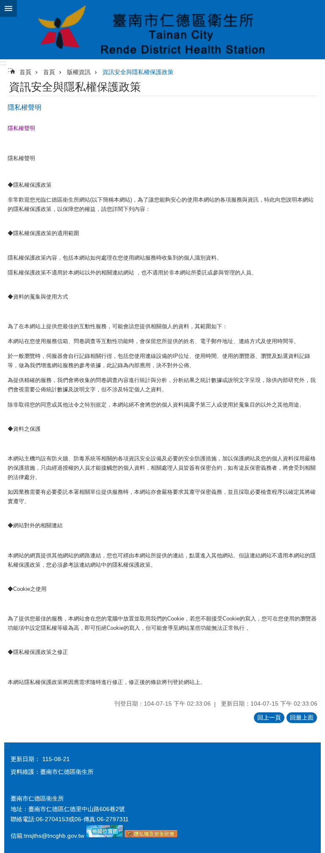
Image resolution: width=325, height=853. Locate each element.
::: (3, 62)
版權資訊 (79, 72)
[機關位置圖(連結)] (104, 835)
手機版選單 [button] (8, 8)
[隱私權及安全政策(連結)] (151, 835)
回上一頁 (269, 717)
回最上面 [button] (302, 717)
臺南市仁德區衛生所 (162, 29)
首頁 (25, 72)
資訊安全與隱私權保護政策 (138, 72)
